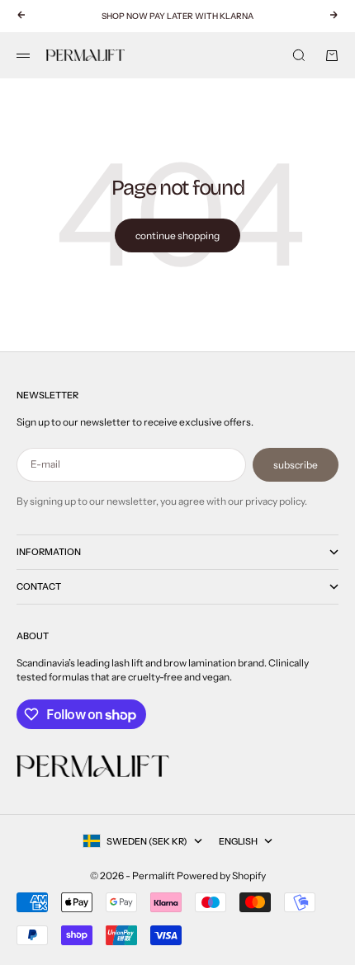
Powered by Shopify (221, 875)
